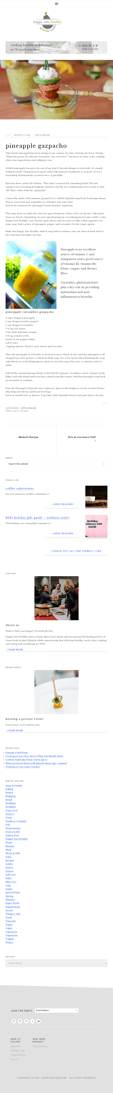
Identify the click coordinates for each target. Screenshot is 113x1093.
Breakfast (11, 803)
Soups (9, 889)
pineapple (24, 411)
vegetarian (11, 932)
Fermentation (13, 828)
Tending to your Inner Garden (23, 767)
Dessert (10, 814)
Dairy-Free (12, 810)
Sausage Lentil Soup (17, 752)
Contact (15, 1059)
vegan (9, 928)
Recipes (10, 860)
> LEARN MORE (14, 649)
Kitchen (10, 846)
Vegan (9, 924)
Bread (9, 800)
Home (9, 842)
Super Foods (12, 903)
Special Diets (13, 892)
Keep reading (64, 504)
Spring (9, 896)
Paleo (8, 857)
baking (9, 789)
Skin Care (11, 882)
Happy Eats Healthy (17, 839)
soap (8, 885)
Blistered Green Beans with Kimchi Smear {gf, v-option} (36, 763)
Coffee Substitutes (20, 488)
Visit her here (40, 1046)
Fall (8, 824)
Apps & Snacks (42, 135)
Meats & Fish (13, 853)
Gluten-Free (12, 835)
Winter (9, 942)
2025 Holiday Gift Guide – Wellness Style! (38, 517)
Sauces (9, 867)
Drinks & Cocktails (16, 821)
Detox (9, 817)
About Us (15, 1046)
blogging (10, 796)
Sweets (9, 910)
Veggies (10, 939)
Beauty (9, 792)
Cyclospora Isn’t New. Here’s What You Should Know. (35, 756)
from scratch (13, 832)
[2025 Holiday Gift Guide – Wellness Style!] (96, 526)
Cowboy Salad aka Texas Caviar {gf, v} (26, 759)
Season (9, 871)
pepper (15, 411)
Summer (10, 899)
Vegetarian (12, 935)
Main (8, 849)
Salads (9, 864)
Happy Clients (18, 1055)
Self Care (11, 874)
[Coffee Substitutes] (96, 497)
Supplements (13, 907)
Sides (8, 878)
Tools (9, 917)
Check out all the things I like (77, 551)
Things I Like (13, 914)
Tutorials (11, 921)
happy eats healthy (56, 22)
